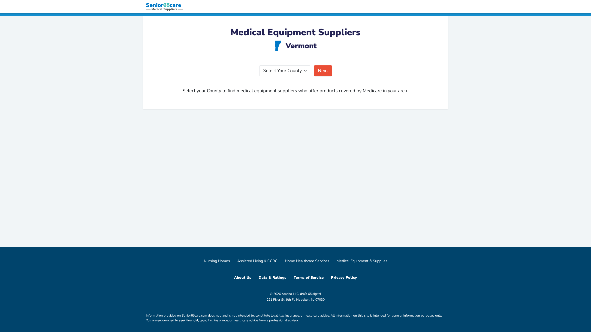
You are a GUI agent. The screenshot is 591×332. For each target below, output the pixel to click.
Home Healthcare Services (307, 261)
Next (323, 71)
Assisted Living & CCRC (257, 261)
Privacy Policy (344, 277)
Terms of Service (309, 277)
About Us (242, 277)
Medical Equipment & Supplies (362, 261)
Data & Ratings (272, 277)
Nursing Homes (217, 261)
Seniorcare (163, 5)
